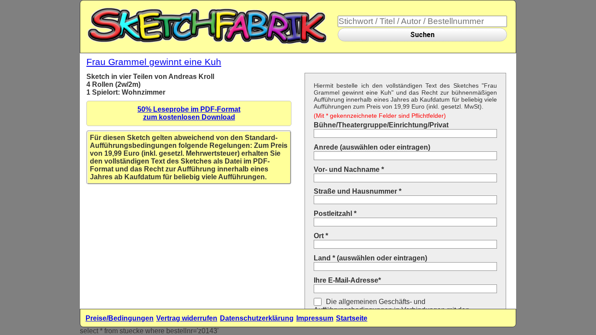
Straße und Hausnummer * (357, 191)
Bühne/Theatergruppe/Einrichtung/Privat (381, 125)
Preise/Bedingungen (120, 318)
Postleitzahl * (335, 213)
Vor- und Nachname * (349, 169)
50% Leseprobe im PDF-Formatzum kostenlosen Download (188, 113)
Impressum (314, 318)
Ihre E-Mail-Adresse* (347, 280)
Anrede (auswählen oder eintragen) (372, 147)
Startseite (351, 318)
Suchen (422, 35)
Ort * (321, 235)
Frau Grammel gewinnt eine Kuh (153, 62)
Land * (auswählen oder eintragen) (370, 258)
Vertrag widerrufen (186, 318)
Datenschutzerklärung (257, 318)
